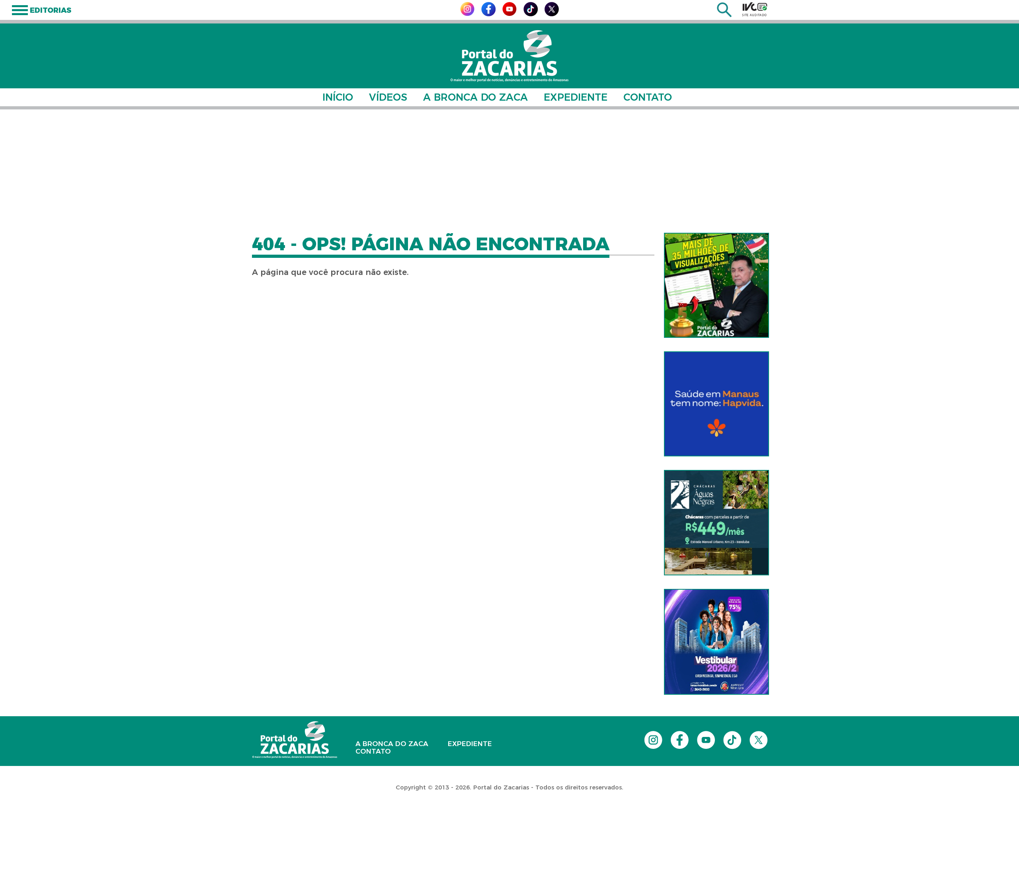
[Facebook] (488, 14)
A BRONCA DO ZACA (475, 97)
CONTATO (647, 97)
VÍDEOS (388, 97)
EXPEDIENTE (575, 97)
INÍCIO (337, 97)
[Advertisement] (509, 171)
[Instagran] (467, 14)
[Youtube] (509, 14)
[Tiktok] (530, 14)
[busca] (724, 15)
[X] (552, 14)
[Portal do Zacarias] (509, 56)
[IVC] (754, 9)
